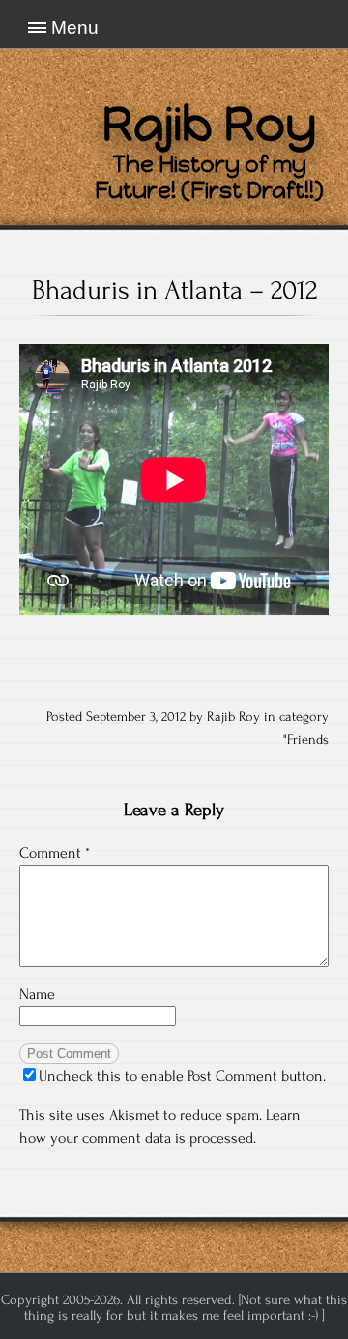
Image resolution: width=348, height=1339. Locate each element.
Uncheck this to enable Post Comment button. (182, 1076)
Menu (75, 27)
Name (37, 994)
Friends (308, 740)
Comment (54, 853)
